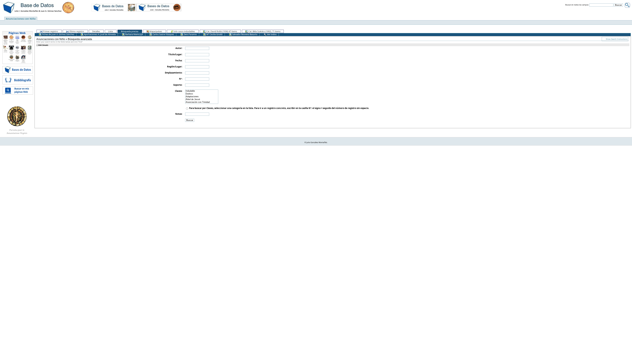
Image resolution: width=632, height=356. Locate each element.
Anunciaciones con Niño (21, 18)
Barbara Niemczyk (134, 34)
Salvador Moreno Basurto (244, 34)
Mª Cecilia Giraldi (214, 34)
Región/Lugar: (174, 66)
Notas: (178, 113)
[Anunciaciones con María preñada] (114, 7)
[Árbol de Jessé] (201, 99)
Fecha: (178, 60)
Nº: (180, 78)
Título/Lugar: (175, 54)
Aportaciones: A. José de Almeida (99, 34)
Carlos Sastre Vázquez (163, 34)
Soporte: (177, 84)
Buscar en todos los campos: (577, 5)
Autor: (178, 48)
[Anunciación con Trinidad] (201, 102)
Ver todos (271, 34)
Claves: (178, 90)
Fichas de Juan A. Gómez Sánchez (57, 34)
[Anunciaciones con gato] (158, 7)
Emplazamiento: (173, 72)
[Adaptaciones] (201, 96)
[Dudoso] (201, 93)
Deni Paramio (190, 34)
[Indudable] (201, 91)
